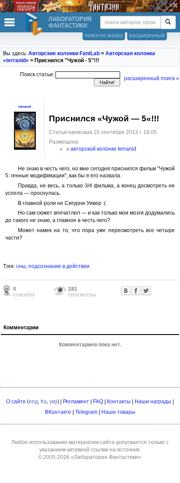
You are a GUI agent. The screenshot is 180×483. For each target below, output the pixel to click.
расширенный (147, 35)
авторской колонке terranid (103, 149)
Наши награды (153, 401)
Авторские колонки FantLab (64, 53)
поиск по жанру (104, 35)
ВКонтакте (58, 412)
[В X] (146, 290)
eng (33, 401)
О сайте (16, 401)
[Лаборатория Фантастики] (35, 24)
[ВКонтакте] (125, 290)
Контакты (119, 401)
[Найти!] (168, 22)
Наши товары (118, 412)
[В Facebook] (136, 290)
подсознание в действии (59, 266)
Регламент (76, 401)
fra (44, 401)
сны (21, 266)
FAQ (98, 401)
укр (53, 401)
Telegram (86, 412)
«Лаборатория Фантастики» (106, 457)
